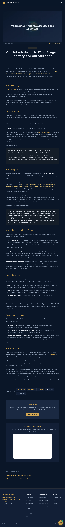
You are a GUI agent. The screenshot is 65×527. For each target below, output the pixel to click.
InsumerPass (42, 497)
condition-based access (45, 132)
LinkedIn (32, 389)
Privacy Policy (50, 523)
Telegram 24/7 (57, 497)
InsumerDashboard (44, 503)
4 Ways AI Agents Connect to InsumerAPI (17, 479)
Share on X (22, 389)
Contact (55, 506)
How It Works (29, 497)
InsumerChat (42, 508)
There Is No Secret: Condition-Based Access (18, 475)
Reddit (41, 389)
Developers (29, 513)
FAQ (27, 516)
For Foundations (30, 511)
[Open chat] (60, 522)
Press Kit (55, 503)
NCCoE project (12, 90)
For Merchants (29, 503)
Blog (54, 500)
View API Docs (32, 414)
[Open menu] (61, 3)
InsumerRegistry (43, 506)
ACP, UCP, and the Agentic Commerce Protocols (19, 482)
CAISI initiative (51, 354)
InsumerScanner (43, 500)
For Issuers (28, 500)
